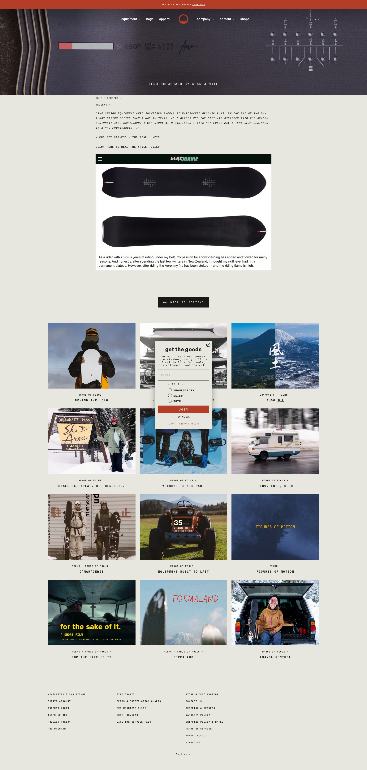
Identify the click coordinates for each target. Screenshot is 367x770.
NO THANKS (184, 417)
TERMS (171, 423)
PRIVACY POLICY (189, 423)
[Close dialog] (208, 345)
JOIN (183, 409)
